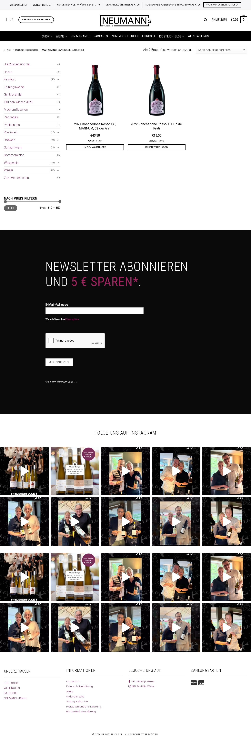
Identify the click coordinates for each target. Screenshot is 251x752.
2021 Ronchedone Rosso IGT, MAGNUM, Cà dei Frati (95, 126)
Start (7, 49)
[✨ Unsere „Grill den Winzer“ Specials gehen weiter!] (176, 471)
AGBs (69, 691)
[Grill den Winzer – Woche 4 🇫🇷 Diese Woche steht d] (75, 521)
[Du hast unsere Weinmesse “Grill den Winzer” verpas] (226, 521)
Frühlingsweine (14, 87)
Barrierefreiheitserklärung (81, 711)
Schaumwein (13, 147)
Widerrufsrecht (75, 696)
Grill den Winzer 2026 (18, 102)
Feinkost (149, 36)
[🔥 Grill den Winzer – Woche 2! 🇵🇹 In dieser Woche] (176, 521)
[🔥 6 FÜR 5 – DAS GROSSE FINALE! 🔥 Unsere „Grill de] (125, 471)
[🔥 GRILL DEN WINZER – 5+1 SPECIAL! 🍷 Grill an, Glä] (226, 471)
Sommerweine (14, 155)
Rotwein (9, 140)
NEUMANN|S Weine (142, 681)
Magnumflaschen (16, 109)
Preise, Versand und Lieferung (83, 706)
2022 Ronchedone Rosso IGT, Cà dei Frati (157, 126)
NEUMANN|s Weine (142, 686)
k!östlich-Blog (170, 36)
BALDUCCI (10, 693)
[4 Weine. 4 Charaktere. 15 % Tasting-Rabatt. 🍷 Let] (75, 471)
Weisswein (11, 163)
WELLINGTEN (12, 687)
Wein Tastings (198, 36)
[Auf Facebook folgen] (6, 19)
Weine (60, 36)
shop (46, 36)
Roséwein (10, 132)
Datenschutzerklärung (79, 686)
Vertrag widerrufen (77, 701)
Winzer (8, 170)
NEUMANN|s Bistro (15, 698)
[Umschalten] (58, 79)
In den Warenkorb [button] (95, 147)
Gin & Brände (80, 36)
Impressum (73, 681)
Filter (10, 208)
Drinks (8, 72)
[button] (18, 5)
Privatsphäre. (72, 319)
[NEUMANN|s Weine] (125, 20)
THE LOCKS (11, 683)
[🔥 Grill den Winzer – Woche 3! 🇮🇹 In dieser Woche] (125, 521)
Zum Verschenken (124, 36)
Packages (101, 36)
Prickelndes (12, 125)
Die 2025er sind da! (17, 64)
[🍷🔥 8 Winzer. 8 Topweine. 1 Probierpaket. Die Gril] (24, 471)
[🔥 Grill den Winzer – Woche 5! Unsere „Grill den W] (24, 521)
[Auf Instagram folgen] (11, 19)
